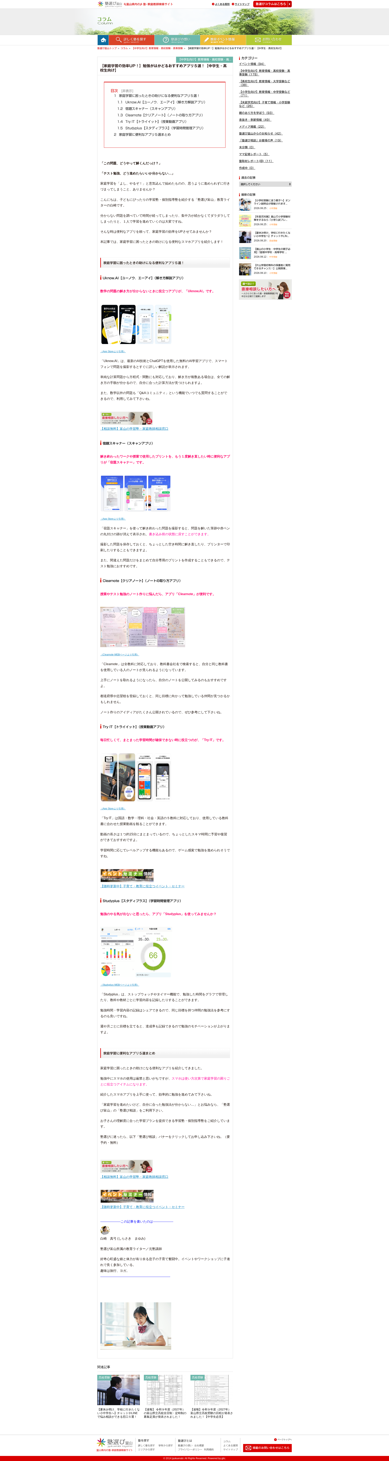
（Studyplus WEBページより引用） (119, 984)
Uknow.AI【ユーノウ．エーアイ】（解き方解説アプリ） (162, 102)
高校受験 (273, 241)
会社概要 (199, 1445)
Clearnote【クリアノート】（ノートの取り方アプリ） (161, 115)
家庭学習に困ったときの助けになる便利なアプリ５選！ (157, 95)
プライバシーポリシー (190, 1449)
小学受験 (273, 208)
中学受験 (273, 257)
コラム (124, 48)
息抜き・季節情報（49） (255, 119)
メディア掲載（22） (252, 126)
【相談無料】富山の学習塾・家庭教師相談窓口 (134, 428)
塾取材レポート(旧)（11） (256, 161)
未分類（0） (247, 147)
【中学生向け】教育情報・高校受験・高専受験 (157, 48)
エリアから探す (146, 1449)
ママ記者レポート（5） (254, 154)
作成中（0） (247, 168)
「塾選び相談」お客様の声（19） (261, 140)
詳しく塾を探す (146, 1445)
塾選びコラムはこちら (272, 4)
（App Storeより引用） (113, 351)
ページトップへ (285, 1440)
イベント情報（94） (252, 64)
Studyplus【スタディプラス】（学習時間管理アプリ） (161, 128)
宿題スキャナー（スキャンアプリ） (147, 108)
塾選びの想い (185, 1445)
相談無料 (265, 289)
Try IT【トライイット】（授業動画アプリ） (152, 121)
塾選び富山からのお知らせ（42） (261, 133)
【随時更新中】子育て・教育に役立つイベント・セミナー (142, 886)
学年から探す (165, 1445)
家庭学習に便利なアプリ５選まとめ (142, 134)
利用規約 (209, 1449)
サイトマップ (242, 4)
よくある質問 (222, 4)
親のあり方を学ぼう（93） (256, 112)
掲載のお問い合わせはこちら (264, 1453)
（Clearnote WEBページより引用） (119, 654)
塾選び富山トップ (107, 48)
